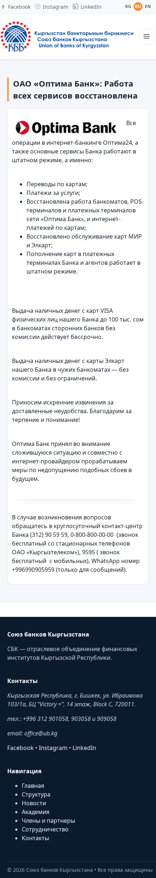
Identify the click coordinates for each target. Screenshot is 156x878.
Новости (34, 803)
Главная (33, 786)
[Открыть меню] (146, 36)
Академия (35, 812)
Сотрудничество (45, 829)
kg (128, 6)
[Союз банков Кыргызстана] (66, 36)
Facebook (20, 748)
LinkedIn (84, 748)
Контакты (35, 838)
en (148, 6)
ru (138, 6)
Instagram (53, 748)
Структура (36, 794)
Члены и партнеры (48, 821)
